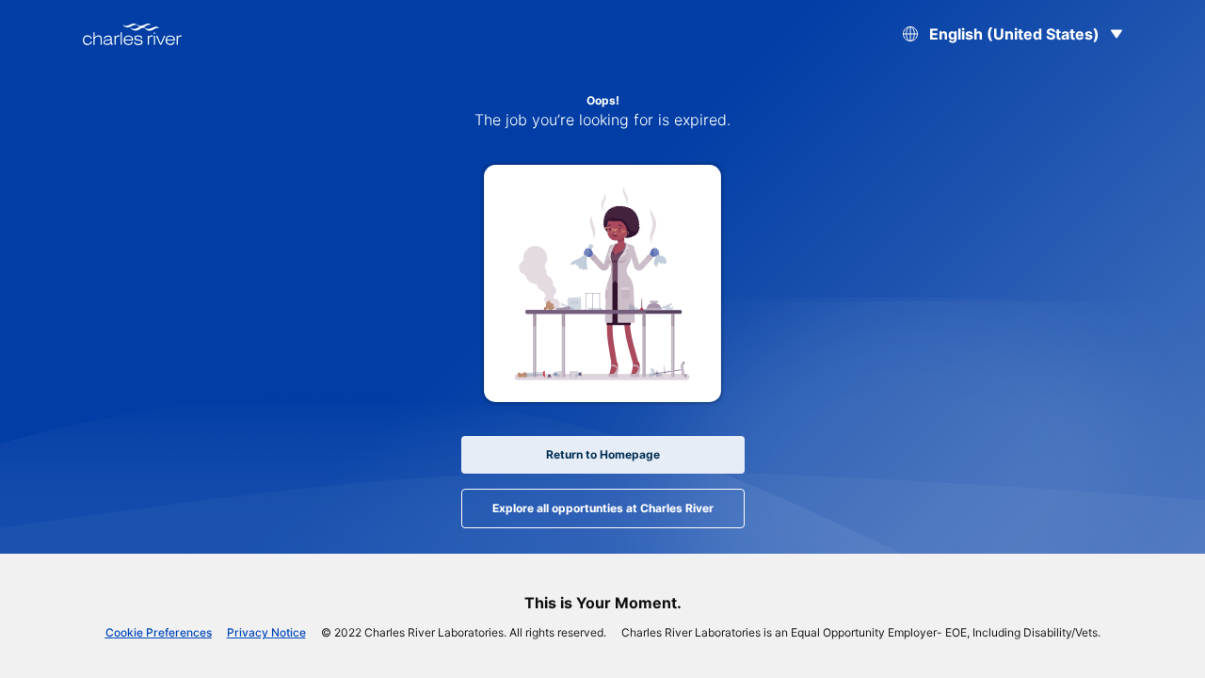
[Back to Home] (132, 34)
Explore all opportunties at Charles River (603, 508)
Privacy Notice (266, 632)
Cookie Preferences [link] (158, 632)
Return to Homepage (603, 454)
